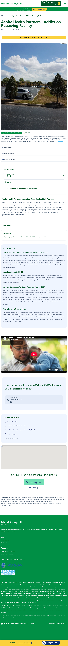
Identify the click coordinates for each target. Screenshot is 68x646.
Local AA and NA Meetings (8, 551)
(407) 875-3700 (12, 176)
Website (10, 182)
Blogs (2, 537)
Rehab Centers (5, 16)
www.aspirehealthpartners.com (16, 426)
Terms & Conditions (54, 623)
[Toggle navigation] (65, 3)
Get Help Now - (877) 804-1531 (32, 37)
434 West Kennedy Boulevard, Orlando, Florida (22, 188)
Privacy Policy (63, 623)
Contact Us (4, 543)
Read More (61, 141)
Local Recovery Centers (7, 554)
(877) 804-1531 (49, 2)
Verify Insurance (5, 540)
